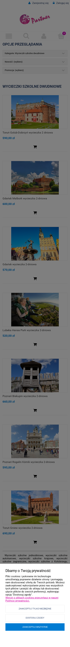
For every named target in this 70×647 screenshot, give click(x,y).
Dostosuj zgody (35, 618)
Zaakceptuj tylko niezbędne (35, 609)
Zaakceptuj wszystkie (35, 627)
